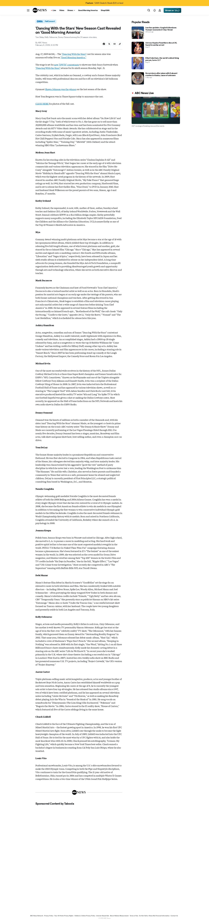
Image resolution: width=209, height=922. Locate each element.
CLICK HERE (42, 103)
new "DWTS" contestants (66, 64)
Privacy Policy (48, 916)
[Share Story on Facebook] (103, 44)
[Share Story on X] (109, 44)
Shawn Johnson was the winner (60, 89)
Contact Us (174, 916)
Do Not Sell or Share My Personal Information (154, 916)
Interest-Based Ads (102, 916)
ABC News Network (36, 916)
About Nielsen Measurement (119, 916)
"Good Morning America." (73, 57)
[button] (28, 10)
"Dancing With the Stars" (74, 54)
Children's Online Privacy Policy (84, 916)
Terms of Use (134, 916)
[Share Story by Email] (114, 44)
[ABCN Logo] (40, 10)
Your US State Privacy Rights (63, 916)
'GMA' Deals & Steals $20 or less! (104, 3)
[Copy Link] (119, 44)
